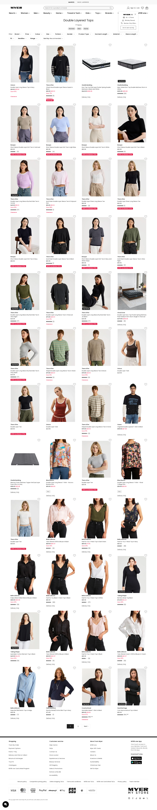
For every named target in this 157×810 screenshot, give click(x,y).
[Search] (111, 8)
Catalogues (12, 765)
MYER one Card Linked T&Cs (106, 781)
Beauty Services (54, 762)
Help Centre (53, 745)
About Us (93, 755)
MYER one (93, 745)
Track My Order (14, 745)
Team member (134, 781)
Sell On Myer (94, 768)
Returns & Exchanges (16, 758)
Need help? (5, 804)
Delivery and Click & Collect (18, 755)
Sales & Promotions (55, 768)
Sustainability (94, 762)
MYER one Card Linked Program (19, 768)
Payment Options (14, 748)
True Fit (11, 762)
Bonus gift (50, 100)
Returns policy (22, 781)
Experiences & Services (57, 758)
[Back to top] (152, 806)
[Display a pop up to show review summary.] (92, 717)
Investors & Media (96, 758)
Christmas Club (95, 765)
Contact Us (53, 752)
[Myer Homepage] (16, 9)
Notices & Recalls (55, 772)
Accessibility (53, 775)
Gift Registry (53, 765)
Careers (92, 752)
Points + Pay (13, 752)
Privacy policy (122, 781)
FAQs (51, 748)
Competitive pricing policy (38, 781)
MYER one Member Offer (18, 154)
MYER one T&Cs (89, 781)
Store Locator (53, 755)
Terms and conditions (74, 781)
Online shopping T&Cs (57, 781)
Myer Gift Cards (95, 748)
